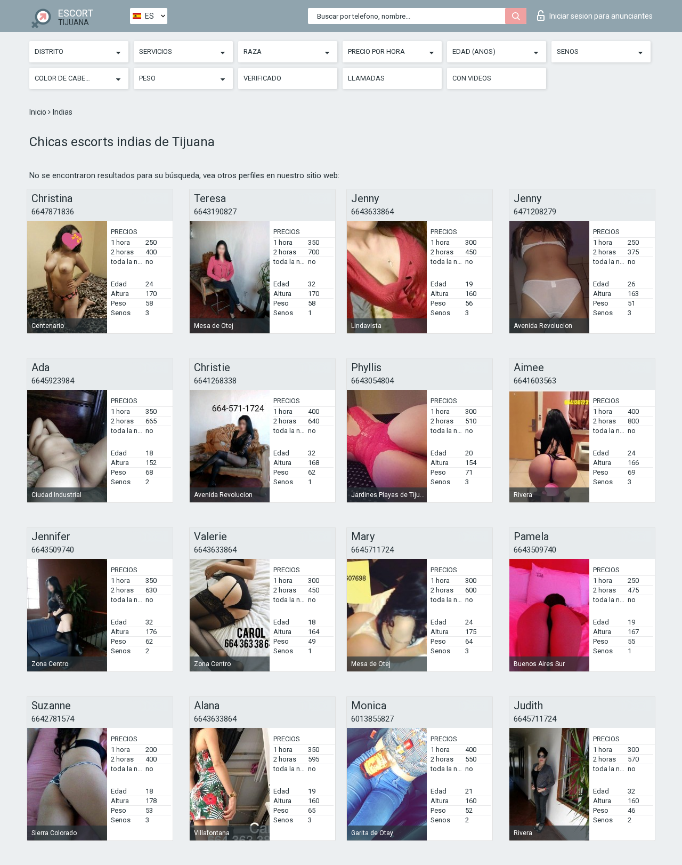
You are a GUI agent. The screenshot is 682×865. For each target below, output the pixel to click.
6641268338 (215, 381)
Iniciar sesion (601, 16)
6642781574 (52, 719)
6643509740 (52, 550)
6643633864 (372, 212)
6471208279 (535, 212)
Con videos (471, 78)
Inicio (38, 112)
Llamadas (366, 78)
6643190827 (215, 212)
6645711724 (372, 550)
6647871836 (52, 212)
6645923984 (52, 381)
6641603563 (535, 381)
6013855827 (372, 719)
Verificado (262, 78)
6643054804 (372, 381)
